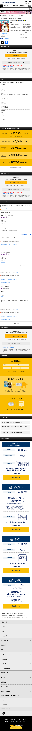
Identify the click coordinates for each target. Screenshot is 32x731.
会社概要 (3, 613)
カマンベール (3, 225)
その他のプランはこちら (10, 58)
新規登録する (16, 477)
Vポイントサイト (5, 691)
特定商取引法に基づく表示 (6, 617)
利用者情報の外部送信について (17, 617)
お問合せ (3, 682)
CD (5, 5)
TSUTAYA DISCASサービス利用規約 (16, 613)
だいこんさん (3, 296)
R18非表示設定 (6, 668)
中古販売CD (16, 5)
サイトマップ (26, 617)
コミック (10, 5)
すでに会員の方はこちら (21, 58)
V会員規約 (7, 613)
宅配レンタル (5, 654)
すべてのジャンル (12, 15)
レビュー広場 (4, 687)
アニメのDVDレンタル (21, 15)
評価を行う (4, 33)
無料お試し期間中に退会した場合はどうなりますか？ (13, 422)
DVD (1, 5)
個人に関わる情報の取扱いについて (19, 615)
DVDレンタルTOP (3, 15)
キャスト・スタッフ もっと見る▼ (23, 37)
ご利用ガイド (4, 673)
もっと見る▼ (27, 32)
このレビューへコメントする (6, 248)
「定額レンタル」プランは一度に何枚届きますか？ (13, 432)
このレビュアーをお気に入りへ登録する (8, 244)
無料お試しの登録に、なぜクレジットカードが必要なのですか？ (14, 427)
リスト (26, 3)
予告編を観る (6, 38)
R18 (30, 5)
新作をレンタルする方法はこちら (9, 66)
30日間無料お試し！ (15, 55)
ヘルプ (3, 677)
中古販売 (4, 663)
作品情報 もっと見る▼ (25, 34)
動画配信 (22, 5)
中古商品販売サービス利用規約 (7, 615)
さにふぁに (3, 262)
